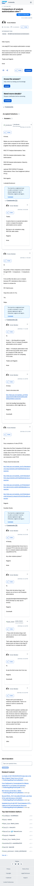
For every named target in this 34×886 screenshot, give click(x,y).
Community (11, 2)
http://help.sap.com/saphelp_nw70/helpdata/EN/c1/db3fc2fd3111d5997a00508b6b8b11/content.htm (17, 487)
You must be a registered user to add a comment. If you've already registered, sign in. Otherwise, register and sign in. (16, 191)
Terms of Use (25, 869)
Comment (28, 70)
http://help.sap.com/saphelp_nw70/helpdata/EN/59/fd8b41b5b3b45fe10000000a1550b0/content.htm (17, 396)
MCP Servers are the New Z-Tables (11, 790)
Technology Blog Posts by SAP (11, 787)
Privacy (8, 869)
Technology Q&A (7, 6)
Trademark (8, 877)
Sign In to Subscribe (23, 14)
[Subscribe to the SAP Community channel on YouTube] (18, 864)
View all (4, 855)
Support (25, 877)
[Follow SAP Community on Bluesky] (15, 864)
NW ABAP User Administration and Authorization (18, 33)
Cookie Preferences (8, 882)
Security (4, 33)
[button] (22, 27)
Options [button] (31, 14)
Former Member (11, 22)
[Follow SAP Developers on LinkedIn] (21, 864)
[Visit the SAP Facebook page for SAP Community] (12, 864)
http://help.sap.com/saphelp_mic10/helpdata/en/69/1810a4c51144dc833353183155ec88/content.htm (17, 496)
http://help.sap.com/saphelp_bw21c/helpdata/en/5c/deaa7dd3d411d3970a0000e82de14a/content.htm (17, 469)
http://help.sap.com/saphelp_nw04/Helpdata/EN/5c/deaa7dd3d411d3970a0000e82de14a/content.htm (17, 478)
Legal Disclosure (25, 873)
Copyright (8, 873)
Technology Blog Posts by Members (13, 780)
